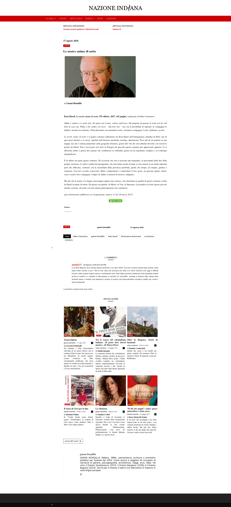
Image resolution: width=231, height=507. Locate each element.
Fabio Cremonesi (80, 236)
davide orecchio (69, 411)
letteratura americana (131, 236)
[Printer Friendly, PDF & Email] (115, 202)
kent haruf (113, 236)
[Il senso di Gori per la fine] (79, 390)
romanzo (69, 240)
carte (66, 45)
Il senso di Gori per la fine (76, 408)
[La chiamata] (111, 390)
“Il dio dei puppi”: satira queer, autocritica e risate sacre (142, 410)
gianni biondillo (103, 227)
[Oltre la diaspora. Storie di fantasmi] (142, 322)
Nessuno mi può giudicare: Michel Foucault (81, 29)
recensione (149, 236)
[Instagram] (81, 474)
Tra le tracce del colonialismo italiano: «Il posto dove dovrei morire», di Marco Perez (111, 342)
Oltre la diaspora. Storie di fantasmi (142, 341)
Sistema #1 (117, 29)
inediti (67, 335)
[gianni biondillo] (71, 464)
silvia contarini (101, 348)
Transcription (70, 339)
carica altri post (71, 441)
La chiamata (101, 408)
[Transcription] (79, 322)
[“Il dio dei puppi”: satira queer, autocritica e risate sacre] (142, 390)
